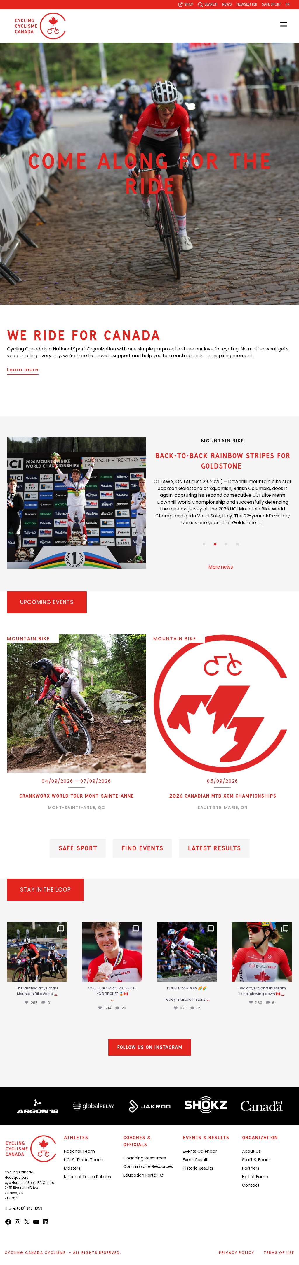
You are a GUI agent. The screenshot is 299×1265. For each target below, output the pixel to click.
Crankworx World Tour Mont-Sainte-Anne (76, 796)
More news (220, 567)
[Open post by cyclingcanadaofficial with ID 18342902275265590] (37, 952)
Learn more (23, 369)
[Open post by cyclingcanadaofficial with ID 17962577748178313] (262, 952)
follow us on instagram (149, 1050)
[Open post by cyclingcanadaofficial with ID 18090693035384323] (187, 952)
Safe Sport (77, 848)
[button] (204, 544)
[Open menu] (284, 26)
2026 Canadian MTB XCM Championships (222, 796)
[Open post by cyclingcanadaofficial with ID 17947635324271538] (112, 952)
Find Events (142, 848)
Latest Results (214, 848)
